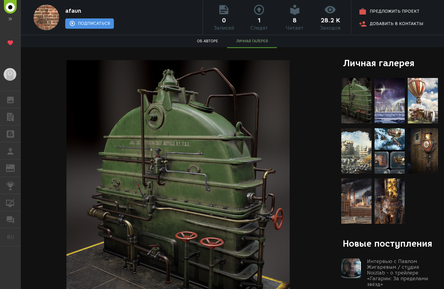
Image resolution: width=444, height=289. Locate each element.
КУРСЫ (10, 202)
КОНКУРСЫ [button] (10, 185)
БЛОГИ (10, 133)
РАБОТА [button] (10, 150)
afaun (73, 11)
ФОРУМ (10, 219)
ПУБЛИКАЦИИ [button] (10, 116)
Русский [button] (14, 237)
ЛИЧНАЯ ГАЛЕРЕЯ (252, 41)
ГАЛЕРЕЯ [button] (10, 99)
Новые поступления (387, 243)
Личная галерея (378, 63)
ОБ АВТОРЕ (207, 41)
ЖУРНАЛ (14, 167)
